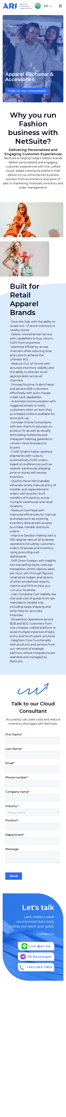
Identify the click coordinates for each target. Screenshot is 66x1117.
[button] (48, 6)
